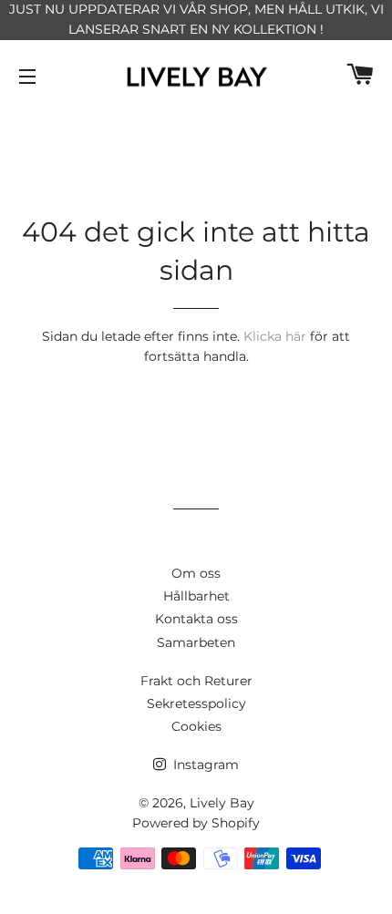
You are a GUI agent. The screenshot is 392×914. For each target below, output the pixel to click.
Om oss (196, 573)
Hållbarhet (196, 596)
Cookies (196, 726)
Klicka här (274, 336)
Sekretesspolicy (196, 703)
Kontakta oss (196, 619)
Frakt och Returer (196, 681)
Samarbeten (196, 642)
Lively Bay (222, 803)
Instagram (204, 764)
